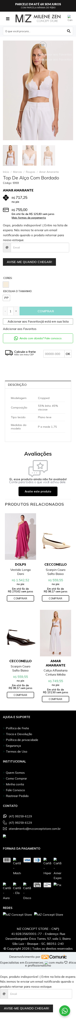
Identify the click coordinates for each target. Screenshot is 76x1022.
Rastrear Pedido (17, 796)
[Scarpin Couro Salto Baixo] (55, 536)
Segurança (13, 746)
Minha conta (15, 784)
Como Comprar (16, 778)
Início (6, 171)
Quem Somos (15, 773)
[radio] (6, 284)
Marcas (17, 171)
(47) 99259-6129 (20, 816)
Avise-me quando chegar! (29, 262)
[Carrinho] (70, 18)
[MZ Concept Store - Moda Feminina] (38, 18)
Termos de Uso (16, 751)
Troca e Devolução (19, 734)
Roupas (30, 171)
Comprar (46, 311)
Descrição (17, 385)
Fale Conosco (15, 790)
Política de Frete (17, 728)
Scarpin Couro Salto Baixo (55, 572)
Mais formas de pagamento (29, 217)
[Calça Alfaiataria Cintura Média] (55, 633)
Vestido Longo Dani (20, 572)
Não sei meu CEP (24, 354)
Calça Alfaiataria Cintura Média (55, 672)
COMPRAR (20, 598)
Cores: (7, 278)
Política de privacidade (22, 740)
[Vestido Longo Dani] (20, 536)
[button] (38, 321)
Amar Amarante (49, 171)
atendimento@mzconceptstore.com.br (35, 829)
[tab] (38, 385)
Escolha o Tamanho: (17, 291)
